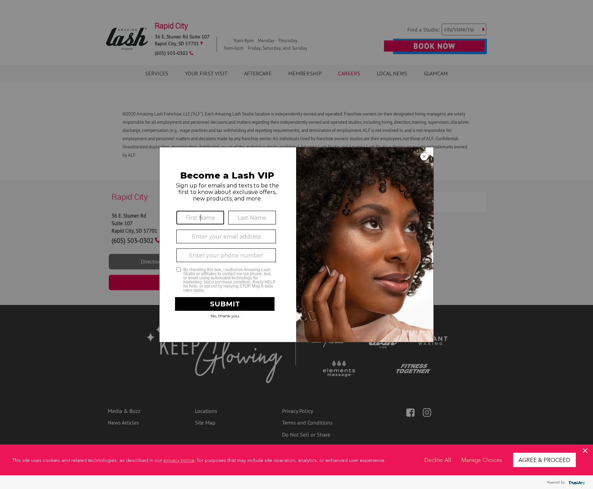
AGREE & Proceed (544, 459)
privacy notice (179, 459)
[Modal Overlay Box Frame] (296, 244)
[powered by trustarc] (576, 482)
